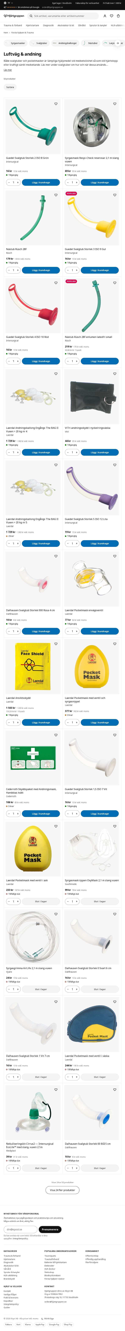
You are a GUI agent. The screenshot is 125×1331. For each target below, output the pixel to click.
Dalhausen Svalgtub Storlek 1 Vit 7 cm (28, 1056)
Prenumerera (50, 1229)
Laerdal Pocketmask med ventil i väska (87, 1056)
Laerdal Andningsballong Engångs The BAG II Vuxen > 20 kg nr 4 (32, 429)
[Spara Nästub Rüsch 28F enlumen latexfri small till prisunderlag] (114, 283)
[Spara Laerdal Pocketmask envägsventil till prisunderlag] (114, 556)
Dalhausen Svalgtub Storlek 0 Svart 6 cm (88, 968)
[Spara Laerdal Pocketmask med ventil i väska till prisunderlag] (114, 1001)
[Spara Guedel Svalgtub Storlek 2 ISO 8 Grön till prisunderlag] (56, 103)
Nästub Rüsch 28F (16, 249)
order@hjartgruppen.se (52, 7)
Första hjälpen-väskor (54, 1278)
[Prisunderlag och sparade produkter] (112, 16)
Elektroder (49, 1265)
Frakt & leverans (11, 1297)
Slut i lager (41, 901)
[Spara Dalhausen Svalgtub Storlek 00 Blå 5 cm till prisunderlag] (114, 1089)
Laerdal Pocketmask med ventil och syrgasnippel (85, 699)
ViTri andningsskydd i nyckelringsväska (87, 428)
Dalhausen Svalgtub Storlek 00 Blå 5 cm (88, 1143)
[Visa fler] (118, 43)
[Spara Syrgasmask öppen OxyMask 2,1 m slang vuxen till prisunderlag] (114, 826)
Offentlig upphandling (95, 1259)
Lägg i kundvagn (41, 182)
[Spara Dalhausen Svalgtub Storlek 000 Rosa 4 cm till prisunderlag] (56, 556)
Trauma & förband (13, 25)
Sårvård (82, 25)
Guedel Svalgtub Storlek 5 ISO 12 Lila (86, 519)
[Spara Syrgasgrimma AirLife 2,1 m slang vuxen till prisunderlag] (56, 914)
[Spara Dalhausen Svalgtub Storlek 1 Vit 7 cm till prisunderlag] (56, 1001)
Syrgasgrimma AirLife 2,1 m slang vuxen (29, 968)
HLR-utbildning (10, 1275)
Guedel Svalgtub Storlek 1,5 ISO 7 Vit (86, 789)
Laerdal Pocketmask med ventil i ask (27, 880)
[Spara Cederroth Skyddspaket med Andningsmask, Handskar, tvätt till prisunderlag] (56, 735)
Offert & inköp (91, 1255)
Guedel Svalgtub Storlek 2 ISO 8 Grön (27, 158)
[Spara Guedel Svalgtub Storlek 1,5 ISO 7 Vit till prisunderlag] (114, 735)
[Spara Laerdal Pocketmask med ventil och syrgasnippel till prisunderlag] (114, 643)
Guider (7, 1307)
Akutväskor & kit (66, 25)
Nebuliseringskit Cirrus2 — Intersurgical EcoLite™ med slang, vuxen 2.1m (30, 1145)
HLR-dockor (50, 1268)
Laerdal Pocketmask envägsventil (84, 610)
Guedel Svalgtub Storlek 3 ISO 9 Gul (85, 249)
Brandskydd (9, 1278)
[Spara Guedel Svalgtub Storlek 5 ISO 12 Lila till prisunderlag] (114, 465)
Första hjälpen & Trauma (22, 32)
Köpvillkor (8, 1301)
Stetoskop (49, 1272)
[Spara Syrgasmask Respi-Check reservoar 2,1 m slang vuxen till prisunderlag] (114, 103)
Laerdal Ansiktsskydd (18, 698)
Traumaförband (52, 1259)
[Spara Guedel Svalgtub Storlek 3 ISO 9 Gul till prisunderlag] (114, 195)
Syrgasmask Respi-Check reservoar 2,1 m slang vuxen (92, 159)
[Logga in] (105, 16)
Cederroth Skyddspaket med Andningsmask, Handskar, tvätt (31, 790)
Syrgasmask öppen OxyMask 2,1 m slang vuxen (92, 880)
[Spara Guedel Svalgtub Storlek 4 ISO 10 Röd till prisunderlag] (56, 283)
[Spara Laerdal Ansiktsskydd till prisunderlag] (56, 643)
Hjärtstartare (32, 25)
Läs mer (8, 69)
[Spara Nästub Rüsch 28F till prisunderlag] (56, 195)
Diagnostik (48, 25)
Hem (6, 32)
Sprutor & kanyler (98, 25)
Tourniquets (50, 1255)
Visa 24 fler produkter (62, 1190)
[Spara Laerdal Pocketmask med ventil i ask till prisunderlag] (56, 826)
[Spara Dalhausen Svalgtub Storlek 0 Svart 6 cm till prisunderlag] (114, 914)
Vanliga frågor (10, 1294)
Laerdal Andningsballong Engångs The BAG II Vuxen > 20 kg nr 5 (32, 520)
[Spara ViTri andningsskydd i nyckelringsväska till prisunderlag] (114, 373)
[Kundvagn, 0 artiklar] (118, 16)
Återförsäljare (91, 1262)
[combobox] (63, 15)
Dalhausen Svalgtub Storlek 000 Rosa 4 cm (30, 610)
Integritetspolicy (20, 1238)
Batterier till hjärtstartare (56, 1262)
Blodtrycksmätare (53, 1275)
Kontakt (7, 1291)
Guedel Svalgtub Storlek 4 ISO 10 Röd (27, 337)
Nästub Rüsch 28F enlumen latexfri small (88, 337)
